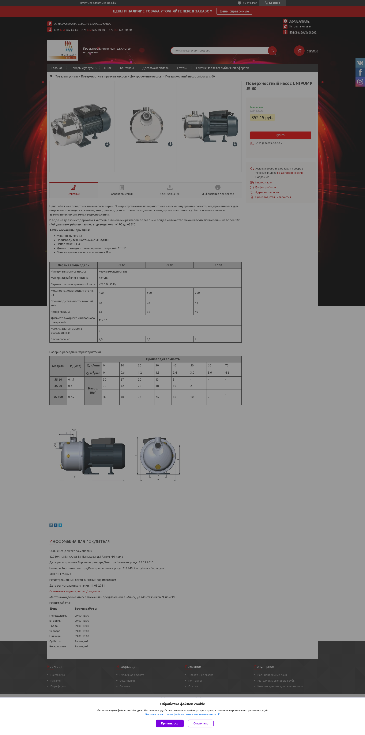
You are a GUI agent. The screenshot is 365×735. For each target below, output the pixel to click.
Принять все (169, 723)
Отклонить (200, 723)
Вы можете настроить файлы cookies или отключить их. (181, 714)
